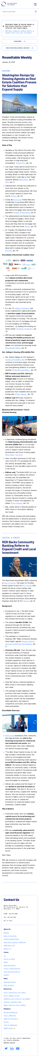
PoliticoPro (21, 163)
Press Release (21, 394)
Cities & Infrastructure (12, 968)
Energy (6, 962)
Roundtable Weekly (13, 348)
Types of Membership (10, 1025)
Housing (6, 975)
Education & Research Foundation (15, 942)
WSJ (7, 182)
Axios (14, 196)
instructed (18, 200)
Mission (6, 933)
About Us (7, 929)
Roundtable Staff (9, 945)
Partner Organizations (11, 939)
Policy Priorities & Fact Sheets (15, 992)
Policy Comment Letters (11, 995)
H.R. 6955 (27, 586)
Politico (17, 213)
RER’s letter (9, 736)
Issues (6, 952)
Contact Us (7, 948)
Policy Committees (10, 1015)
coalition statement (21, 308)
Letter (26, 601)
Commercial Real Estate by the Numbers (17, 999)
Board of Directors (10, 936)
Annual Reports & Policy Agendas (15, 1005)
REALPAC (6, 1022)
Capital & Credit (9, 959)
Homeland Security (10, 965)
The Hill (9, 251)
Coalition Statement (25, 329)
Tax (5, 956)
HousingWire (24, 370)
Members (7, 1009)
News (6, 979)
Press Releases (9, 985)
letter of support (10, 583)
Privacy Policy (9, 1043)
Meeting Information (10, 1012)
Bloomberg (24, 180)
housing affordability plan (14, 360)
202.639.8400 (13, 913)
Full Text (18, 455)
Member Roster (9, 1028)
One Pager (10, 455)
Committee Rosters (10, 1019)
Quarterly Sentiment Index (13, 1002)
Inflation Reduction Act (12, 972)
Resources (8, 989)
